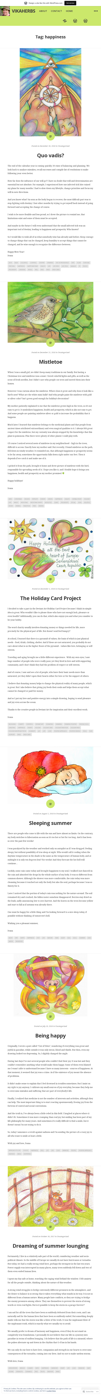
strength (19, 1371)
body (10, 938)
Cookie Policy (51, 1391)
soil (68, 938)
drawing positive (70, 724)
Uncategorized (63, 146)
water (11, 941)
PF (79, 266)
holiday (87, 499)
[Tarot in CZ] (85, 21)
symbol (18, 506)
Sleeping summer (50, 822)
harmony (54, 1368)
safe (88, 1368)
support (12, 734)
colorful (24, 263)
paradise (65, 1150)
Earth (22, 938)
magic (16, 502)
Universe (22, 269)
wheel (30, 269)
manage (73, 266)
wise (42, 269)
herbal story (76, 499)
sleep (63, 938)
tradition (26, 506)
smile (19, 1154)
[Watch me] (65, 21)
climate (30, 1368)
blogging (12, 724)
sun (90, 731)
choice (25, 1150)
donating (49, 724)
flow (79, 263)
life (49, 266)
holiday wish (75, 727)
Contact (56, 11)
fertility (35, 499)
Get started (70, 3)
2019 (10, 263)
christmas (18, 499)
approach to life (14, 1150)
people (73, 1150)
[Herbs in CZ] (75, 21)
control (33, 263)
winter (41, 506)
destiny (41, 263)
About (43, 11)
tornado (28, 1371)
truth (43, 1371)
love (49, 731)
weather (50, 1371)
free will (12, 266)
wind (57, 1371)
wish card (55, 269)
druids (27, 499)
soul (85, 731)
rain (56, 938)
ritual (73, 502)
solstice (87, 502)
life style (65, 266)
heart (62, 1368)
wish (48, 269)
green (50, 499)
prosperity (12, 269)
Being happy (50, 1035)
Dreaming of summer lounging (50, 1245)
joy (39, 731)
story (11, 506)
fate (73, 263)
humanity (32, 731)
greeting (12, 727)
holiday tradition (61, 727)
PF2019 (85, 266)
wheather (19, 941)
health (43, 266)
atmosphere (13, 1368)
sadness (12, 1154)
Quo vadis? (50, 155)
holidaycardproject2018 (17, 731)
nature (50, 938)
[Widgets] (96, 11)
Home (69, 11)
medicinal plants (36, 502)
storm (11, 1371)
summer (82, 938)
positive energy (75, 731)
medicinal (24, 502)
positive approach (60, 731)
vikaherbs (23, 11)
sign (79, 502)
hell (42, 1150)
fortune (86, 263)
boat (16, 263)
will (36, 269)
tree (34, 506)
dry (16, 938)
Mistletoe (50, 361)
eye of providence (62, 263)
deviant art (39, 724)
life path (56, 266)
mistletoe (48, 502)
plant (56, 502)
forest (43, 499)
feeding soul (84, 724)
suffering (27, 1154)
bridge (22, 1368)
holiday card (48, 727)
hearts (30, 727)
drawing (50, 263)
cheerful (29, 724)
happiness (21, 266)
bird (10, 499)
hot (38, 938)
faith (37, 1368)
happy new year (32, 266)
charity (21, 724)
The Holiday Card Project (50, 598)
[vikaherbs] (5, 11)
